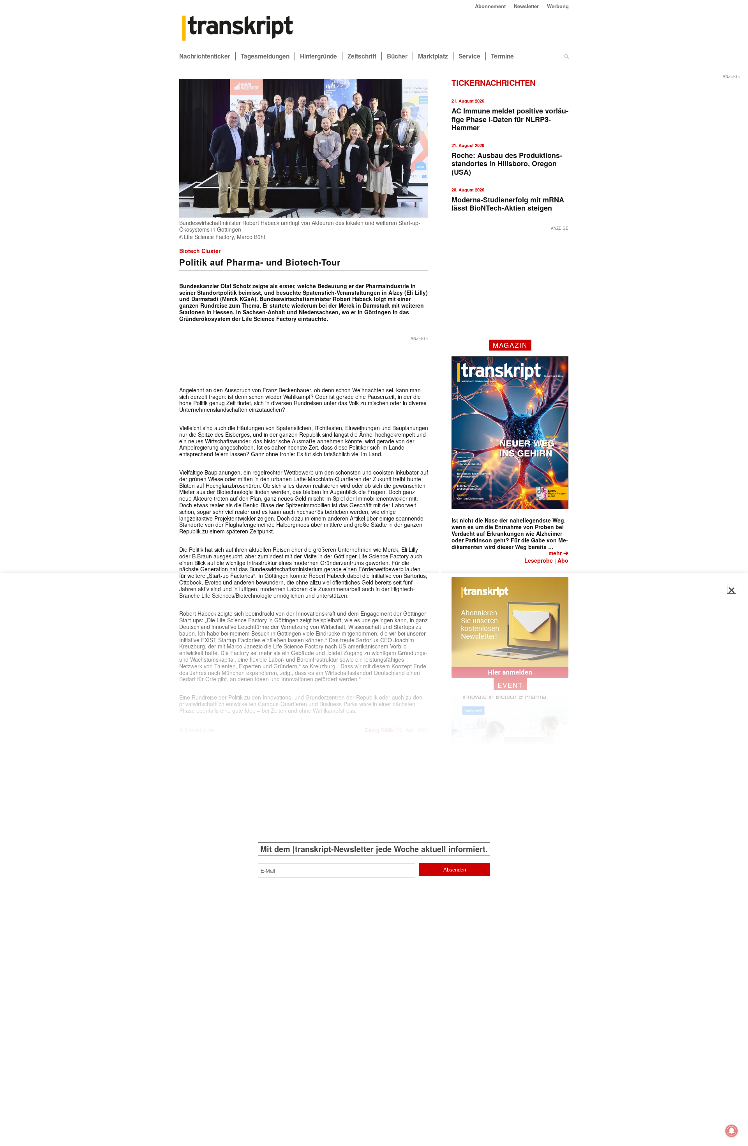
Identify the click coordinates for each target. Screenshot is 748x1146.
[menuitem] (490, 6)
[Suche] (566, 56)
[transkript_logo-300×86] (237, 28)
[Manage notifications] (731, 1131)
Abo (562, 560)
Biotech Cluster (200, 251)
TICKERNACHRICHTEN (493, 82)
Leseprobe (538, 560)
